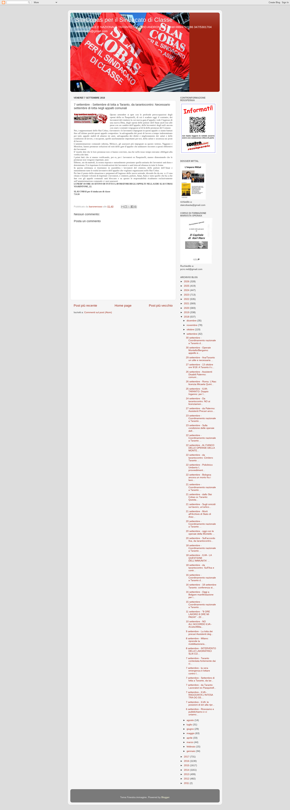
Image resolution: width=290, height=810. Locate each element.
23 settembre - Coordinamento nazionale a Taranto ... (201, 418)
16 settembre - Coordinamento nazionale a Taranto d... (201, 578)
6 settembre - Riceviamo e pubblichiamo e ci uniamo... (200, 712)
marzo (190, 742)
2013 (187, 774)
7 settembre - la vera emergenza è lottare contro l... (198, 671)
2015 (187, 765)
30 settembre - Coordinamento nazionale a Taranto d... (201, 340)
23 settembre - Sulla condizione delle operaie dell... (200, 428)
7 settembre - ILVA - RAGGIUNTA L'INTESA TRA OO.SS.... (199, 695)
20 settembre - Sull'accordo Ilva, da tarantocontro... (200, 539)
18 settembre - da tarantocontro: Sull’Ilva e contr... (200, 568)
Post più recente (85, 305)
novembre (192, 325)
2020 (187, 308)
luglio (190, 724)
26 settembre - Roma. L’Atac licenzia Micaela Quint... (201, 383)
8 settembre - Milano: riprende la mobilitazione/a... (197, 641)
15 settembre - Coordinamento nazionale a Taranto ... (201, 605)
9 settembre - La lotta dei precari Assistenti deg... (199, 632)
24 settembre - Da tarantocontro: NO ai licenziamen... (198, 401)
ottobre (191, 329)
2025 (187, 286)
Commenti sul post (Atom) (98, 312)
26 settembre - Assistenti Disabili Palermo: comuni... (199, 374)
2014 (187, 770)
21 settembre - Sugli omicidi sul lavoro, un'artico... (200, 505)
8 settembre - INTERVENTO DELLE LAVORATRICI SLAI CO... (201, 651)
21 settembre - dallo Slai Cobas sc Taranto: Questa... (199, 497)
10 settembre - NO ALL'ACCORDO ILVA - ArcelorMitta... (199, 624)
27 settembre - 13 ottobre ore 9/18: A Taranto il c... (200, 366)
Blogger (165, 797)
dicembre (192, 320)
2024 (187, 290)
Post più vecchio (161, 305)
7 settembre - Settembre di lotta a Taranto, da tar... (200, 679)
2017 (187, 756)
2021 (187, 303)
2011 (187, 783)
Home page (123, 305)
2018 (187, 317)
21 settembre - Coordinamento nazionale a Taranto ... (201, 487)
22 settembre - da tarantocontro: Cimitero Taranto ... (199, 458)
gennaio (191, 751)
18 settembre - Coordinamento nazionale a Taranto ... (201, 548)
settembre (192, 334)
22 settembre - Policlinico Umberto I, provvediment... (199, 467)
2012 (187, 778)
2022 (187, 299)
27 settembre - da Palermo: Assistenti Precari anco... (200, 409)
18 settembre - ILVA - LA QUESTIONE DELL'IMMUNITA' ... (199, 558)
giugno (191, 729)
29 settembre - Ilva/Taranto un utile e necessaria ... (200, 359)
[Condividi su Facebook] (132, 206)
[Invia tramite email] (122, 206)
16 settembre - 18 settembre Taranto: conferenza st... (201, 586)
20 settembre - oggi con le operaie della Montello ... (200, 532)
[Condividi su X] (129, 206)
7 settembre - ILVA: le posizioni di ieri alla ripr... (200, 703)
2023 (187, 295)
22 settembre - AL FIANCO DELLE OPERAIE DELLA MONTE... (200, 448)
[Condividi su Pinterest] (135, 206)
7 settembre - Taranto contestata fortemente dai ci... (201, 661)
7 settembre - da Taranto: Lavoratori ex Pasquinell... (201, 686)
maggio (191, 733)
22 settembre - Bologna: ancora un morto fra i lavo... (199, 477)
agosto (191, 720)
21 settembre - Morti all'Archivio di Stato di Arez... (198, 514)
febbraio (191, 746)
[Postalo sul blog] (125, 206)
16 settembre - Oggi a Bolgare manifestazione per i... (199, 595)
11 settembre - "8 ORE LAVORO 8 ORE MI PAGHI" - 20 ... (198, 614)
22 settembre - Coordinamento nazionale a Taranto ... (201, 438)
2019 (187, 312)
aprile (190, 738)
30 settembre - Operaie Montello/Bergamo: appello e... (198, 350)
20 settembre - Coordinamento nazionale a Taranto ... (201, 524)
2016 (187, 761)
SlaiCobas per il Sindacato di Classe (124, 19)
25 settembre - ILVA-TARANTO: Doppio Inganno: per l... (197, 391)
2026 (187, 281)
